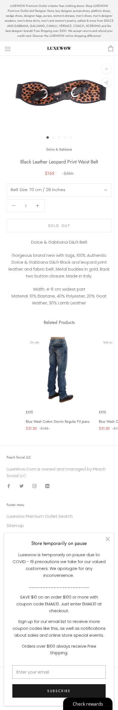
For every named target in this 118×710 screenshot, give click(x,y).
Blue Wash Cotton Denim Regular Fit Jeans (57, 421)
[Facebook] (9, 485)
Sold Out (59, 225)
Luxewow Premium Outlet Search (40, 516)
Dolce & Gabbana (59, 149)
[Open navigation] (7, 48)
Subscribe (59, 691)
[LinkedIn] (47, 485)
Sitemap (15, 525)
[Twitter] (21, 485)
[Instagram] (34, 485)
